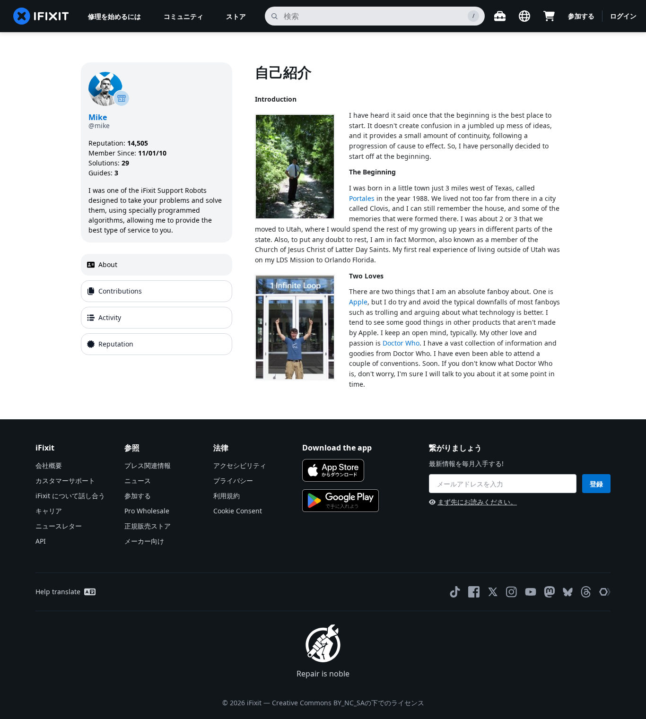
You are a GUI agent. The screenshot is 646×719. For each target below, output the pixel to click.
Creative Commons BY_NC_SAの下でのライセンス (348, 702)
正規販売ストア (147, 525)
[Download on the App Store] (333, 470)
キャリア (48, 510)
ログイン (623, 15)
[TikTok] (455, 592)
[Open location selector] (524, 16)
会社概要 (48, 465)
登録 (596, 483)
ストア (236, 16)
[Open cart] (549, 16)
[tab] (156, 265)
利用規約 (226, 495)
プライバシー (233, 480)
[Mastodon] (549, 592)
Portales (362, 198)
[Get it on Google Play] (340, 500)
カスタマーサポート (65, 480)
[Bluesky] (568, 592)
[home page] (41, 16)
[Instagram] (511, 592)
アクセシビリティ (239, 465)
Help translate (57, 591)
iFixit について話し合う (70, 495)
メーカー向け (144, 541)
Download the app (337, 447)
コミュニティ (183, 16)
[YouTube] (530, 592)
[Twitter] (492, 592)
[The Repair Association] (605, 592)
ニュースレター (58, 525)
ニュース (137, 480)
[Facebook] (474, 592)
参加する (581, 15)
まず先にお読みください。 (477, 501)
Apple (358, 301)
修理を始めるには (114, 16)
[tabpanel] (410, 225)
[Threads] (586, 592)
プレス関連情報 (147, 465)
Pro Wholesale (146, 510)
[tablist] (156, 304)
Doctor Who (401, 342)
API (40, 541)
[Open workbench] (499, 16)
